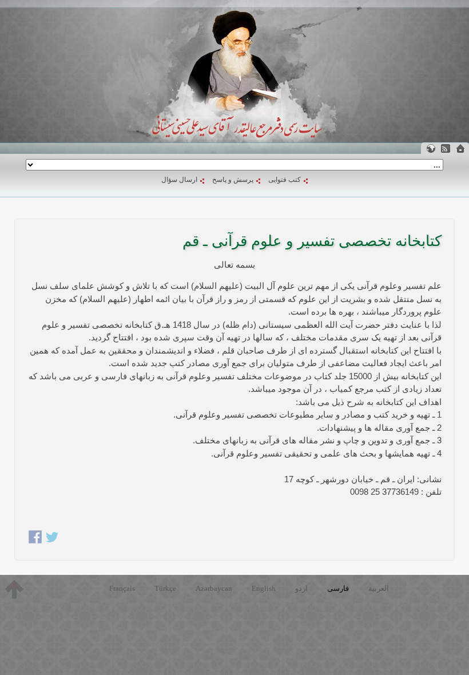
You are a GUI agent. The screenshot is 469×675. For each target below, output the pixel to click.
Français (122, 588)
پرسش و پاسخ (232, 180)
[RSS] (445, 148)
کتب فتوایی (284, 180)
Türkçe (165, 588)
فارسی (338, 588)
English (264, 588)
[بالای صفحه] (14, 589)
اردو (301, 588)
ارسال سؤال (179, 180)
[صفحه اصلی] (460, 148)
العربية (378, 588)
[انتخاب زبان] (430, 148)
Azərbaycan (214, 588)
